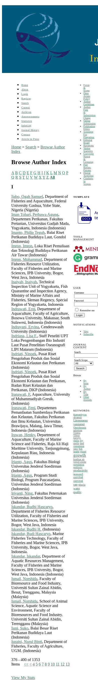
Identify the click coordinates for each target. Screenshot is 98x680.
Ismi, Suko (19, 628)
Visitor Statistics (88, 149)
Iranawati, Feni (23, 408)
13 (68, 664)
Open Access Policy (86, 96)
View (85, 331)
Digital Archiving (88, 174)
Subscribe (88, 334)
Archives (26, 112)
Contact (25, 134)
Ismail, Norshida (24, 579)
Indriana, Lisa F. (24, 336)
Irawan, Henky (23, 435)
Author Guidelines (88, 103)
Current (25, 107)
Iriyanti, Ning (22, 493)
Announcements (30, 116)
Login (24, 94)
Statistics (26, 121)
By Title (85, 393)
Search (25, 103)
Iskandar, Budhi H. (26, 529)
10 (53, 664)
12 (63, 664)
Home (24, 85)
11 (58, 664)
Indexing (26, 125)
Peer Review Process (87, 167)
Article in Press (30, 139)
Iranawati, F (20, 394)
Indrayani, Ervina (25, 327)
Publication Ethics (89, 127)
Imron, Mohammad (26, 259)
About (24, 89)
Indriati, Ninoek (23, 354)
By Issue (85, 382)
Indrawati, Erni (23, 309)
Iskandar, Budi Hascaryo (31, 534)
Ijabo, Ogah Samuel (27, 196)
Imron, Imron (21, 246)
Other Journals (87, 398)
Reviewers (88, 145)
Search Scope (80, 360)
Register (26, 98)
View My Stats (23, 678)
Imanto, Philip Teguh (28, 232)
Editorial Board (87, 141)
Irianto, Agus (21, 462)
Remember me (87, 310)
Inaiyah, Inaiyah (24, 282)
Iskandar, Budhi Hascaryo (32, 507)
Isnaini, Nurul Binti (26, 642)
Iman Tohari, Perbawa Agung (34, 214)
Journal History (30, 130)
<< (26, 664)
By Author (86, 387)
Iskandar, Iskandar (25, 556)
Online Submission (89, 122)
